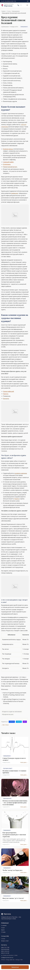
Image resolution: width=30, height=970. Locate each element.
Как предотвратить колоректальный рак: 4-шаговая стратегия (14, 834)
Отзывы (3, 932)
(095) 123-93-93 (5, 951)
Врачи (2, 930)
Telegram (19, 721)
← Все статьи (4, 725)
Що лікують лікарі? (7, 768)
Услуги (3, 927)
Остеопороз (6, 164)
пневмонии (14, 193)
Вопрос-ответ (5, 941)
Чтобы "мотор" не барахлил (12, 870)
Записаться (15, 967)
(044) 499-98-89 (5, 949)
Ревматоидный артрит (10, 167)
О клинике (4, 925)
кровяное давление (21, 473)
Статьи (9, 11)
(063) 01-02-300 (5, 953)
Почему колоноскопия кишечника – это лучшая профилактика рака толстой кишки (15, 803)
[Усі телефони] (21, 5)
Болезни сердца (8, 149)
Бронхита (6, 398)
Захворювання (16, 11)
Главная (3, 11)
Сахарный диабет (8, 162)
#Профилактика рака (7, 714)
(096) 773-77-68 (5, 947)
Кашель (16, 499)
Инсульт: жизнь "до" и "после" (13, 898)
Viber (25, 721)
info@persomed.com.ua (7, 957)
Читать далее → (23, 762)
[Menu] (27, 5)
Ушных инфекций (8, 391)
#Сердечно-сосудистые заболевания (12, 711)
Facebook (12, 721)
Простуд (5, 394)
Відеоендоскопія (7, 798)
